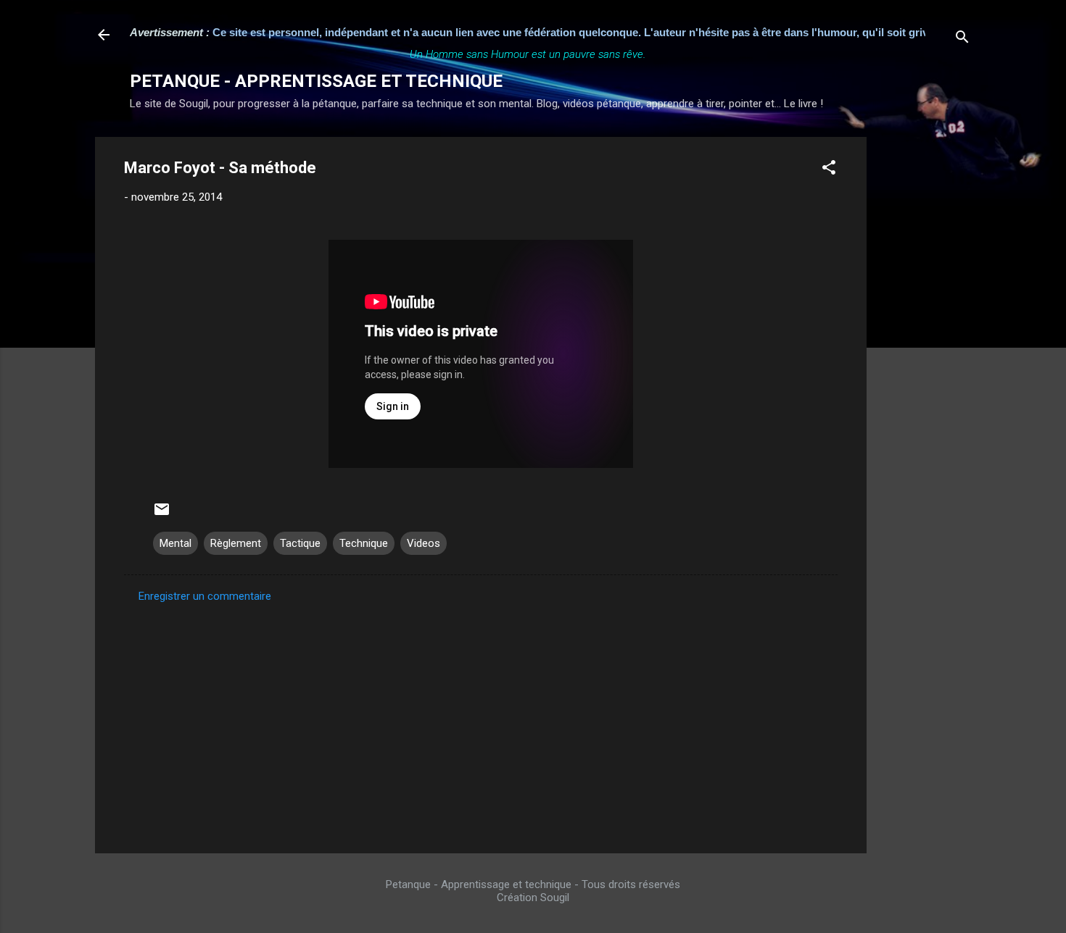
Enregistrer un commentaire (205, 596)
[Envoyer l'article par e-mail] (161, 514)
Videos (423, 543)
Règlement (235, 543)
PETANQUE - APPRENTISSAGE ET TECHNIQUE (316, 81)
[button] (829, 170)
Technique (363, 543)
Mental (175, 543)
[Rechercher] (962, 39)
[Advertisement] (924, 354)
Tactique (300, 543)
